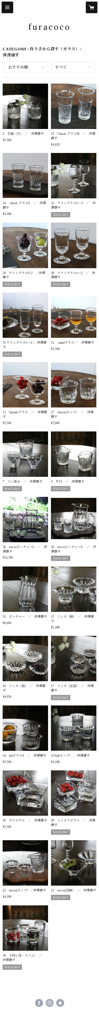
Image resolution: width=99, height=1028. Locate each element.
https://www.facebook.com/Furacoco (39, 1003)
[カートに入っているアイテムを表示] (91, 7)
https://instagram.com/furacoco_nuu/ (50, 1003)
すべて (61, 67)
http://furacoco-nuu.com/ (60, 1003)
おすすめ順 (18, 67)
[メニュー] (7, 7)
